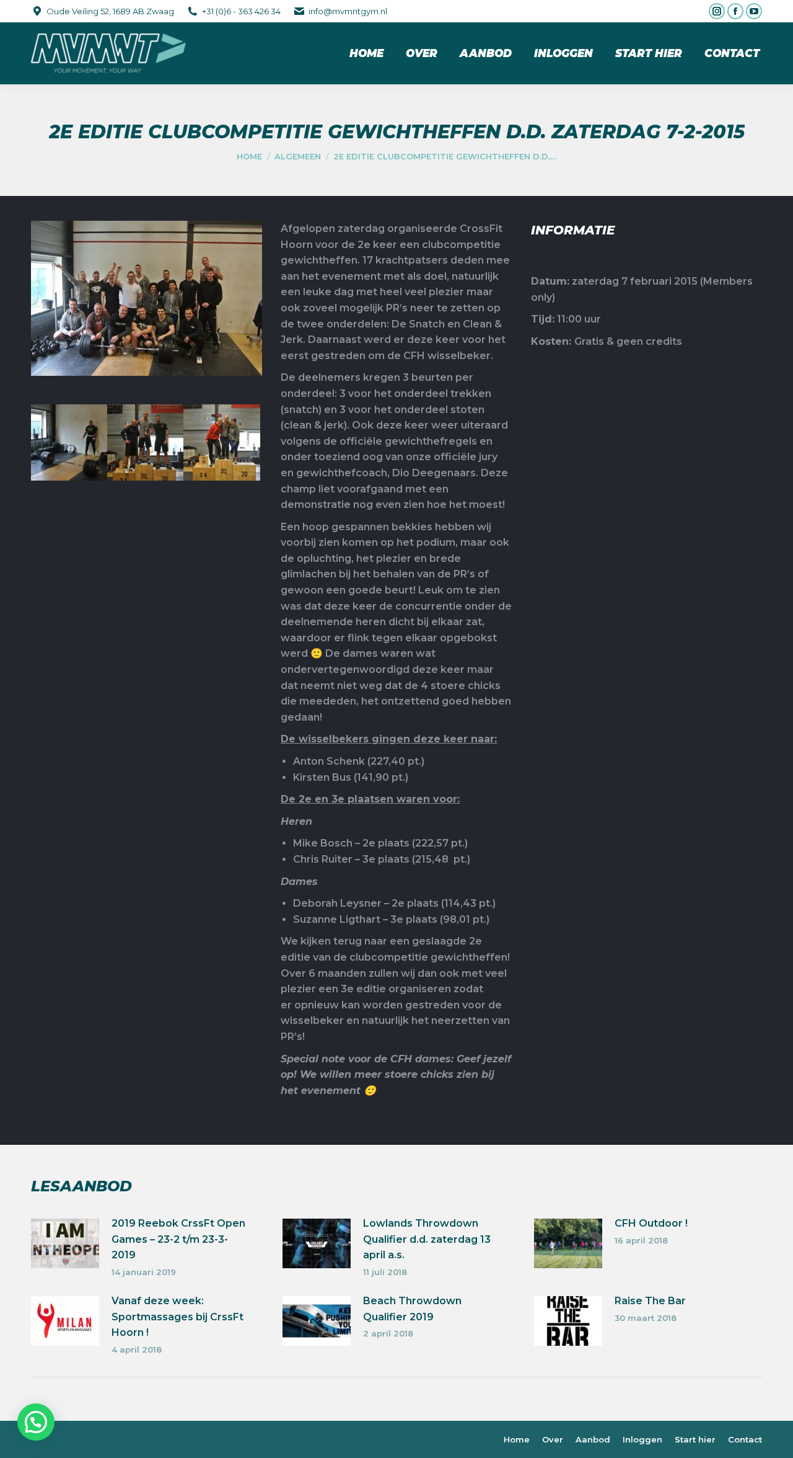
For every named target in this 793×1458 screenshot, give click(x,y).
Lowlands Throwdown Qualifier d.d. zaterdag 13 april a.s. (427, 1239)
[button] (36, 1422)
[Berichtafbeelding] (65, 1243)
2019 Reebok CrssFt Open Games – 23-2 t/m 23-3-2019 (178, 1239)
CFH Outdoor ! (651, 1223)
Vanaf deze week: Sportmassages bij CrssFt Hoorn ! (177, 1316)
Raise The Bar (650, 1301)
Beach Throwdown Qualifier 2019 (412, 1309)
